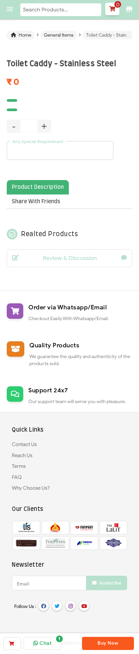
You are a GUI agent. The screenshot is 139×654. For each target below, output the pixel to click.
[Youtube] (84, 606)
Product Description (38, 187)
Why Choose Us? (31, 488)
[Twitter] (57, 606)
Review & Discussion (70, 258)
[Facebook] (43, 606)
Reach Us (22, 455)
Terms (19, 466)
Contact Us (24, 444)
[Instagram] (70, 606)
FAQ (17, 477)
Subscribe (109, 583)
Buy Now (108, 643)
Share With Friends (36, 201)
